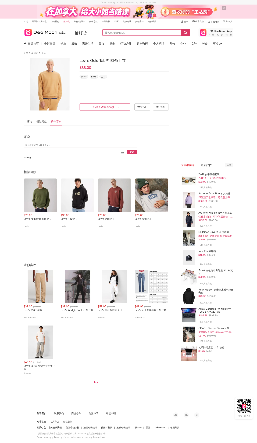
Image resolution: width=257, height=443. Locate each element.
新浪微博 (175, 415)
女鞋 (194, 43)
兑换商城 (127, 21)
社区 (116, 21)
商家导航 (93, 21)
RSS (196, 415)
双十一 (138, 427)
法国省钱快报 (90, 427)
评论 (132, 151)
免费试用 (152, 21)
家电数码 (142, 43)
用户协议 (54, 421)
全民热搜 (106, 21)
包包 (183, 43)
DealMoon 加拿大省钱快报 (45, 31)
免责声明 (93, 413)
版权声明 (111, 413)
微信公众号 (186, 415)
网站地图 (41, 421)
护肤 (63, 43)
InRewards (160, 427)
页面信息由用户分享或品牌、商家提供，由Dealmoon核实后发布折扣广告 (71, 433)
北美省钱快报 (55, 427)
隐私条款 (67, 421)
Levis (93, 76)
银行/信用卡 (79, 21)
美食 (205, 43)
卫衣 (103, 76)
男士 (112, 43)
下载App (215, 21)
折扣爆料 (139, 21)
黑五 (148, 427)
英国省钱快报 (72, 427)
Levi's (84, 76)
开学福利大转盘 (39, 21)
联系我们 (199, 21)
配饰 (172, 43)
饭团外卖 (174, 427)
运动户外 (125, 43)
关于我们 (42, 413)
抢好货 (66, 21)
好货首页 (33, 43)
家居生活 (87, 43)
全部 (229, 164)
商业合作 (76, 413)
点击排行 (55, 21)
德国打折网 (106, 427)
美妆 (101, 43)
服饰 (74, 43)
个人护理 (158, 43)
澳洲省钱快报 (123, 427)
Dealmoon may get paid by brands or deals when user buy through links (71, 436)
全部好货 (49, 43)
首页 (26, 21)
